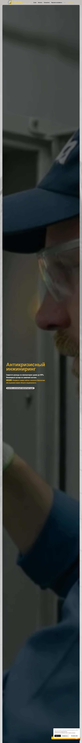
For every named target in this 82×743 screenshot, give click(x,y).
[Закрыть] (79, 740)
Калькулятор (46, 2)
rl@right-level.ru (71, 3)
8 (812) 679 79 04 (71, 1)
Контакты (40, 2)
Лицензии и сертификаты (56, 2)
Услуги (34, 2)
